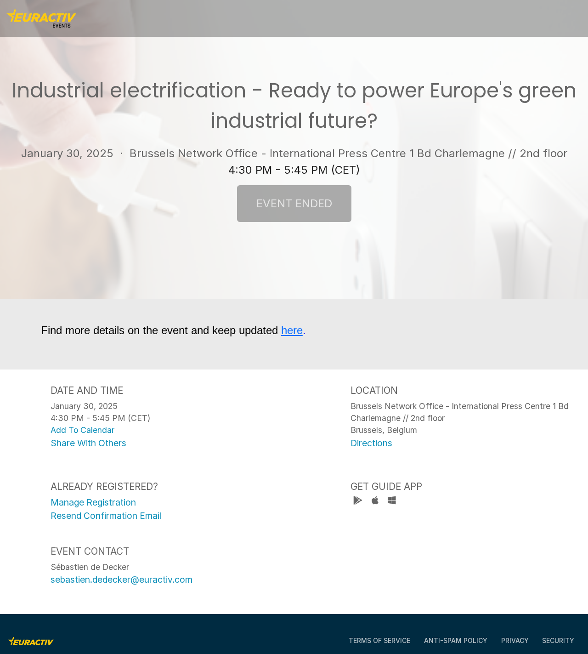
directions (371, 443)
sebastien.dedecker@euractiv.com (121, 579)
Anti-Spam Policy (455, 640)
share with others (88, 443)
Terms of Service (379, 640)
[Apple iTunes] (376, 501)
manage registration (93, 502)
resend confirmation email (106, 515)
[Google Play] (359, 501)
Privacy (515, 640)
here (292, 330)
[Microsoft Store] (391, 501)
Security (558, 640)
